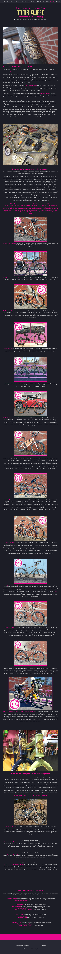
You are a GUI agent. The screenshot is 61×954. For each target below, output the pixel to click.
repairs (37, 1)
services (42, 1)
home (4, 1)
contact (58, 1)
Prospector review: (23, 916)
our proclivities (25, 1)
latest (47, 1)
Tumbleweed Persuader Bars (24, 925)
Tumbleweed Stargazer (45, 93)
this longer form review (31, 552)
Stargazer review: (16, 906)
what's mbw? (9, 1)
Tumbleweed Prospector (31, 85)
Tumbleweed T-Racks (16, 922)
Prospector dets (19, 914)
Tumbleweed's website (12, 898)
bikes (32, 1)
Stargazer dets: (19, 904)
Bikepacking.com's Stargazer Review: (24, 909)
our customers (16, 1)
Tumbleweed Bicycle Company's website (12, 71)
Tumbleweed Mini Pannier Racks (24, 924)
